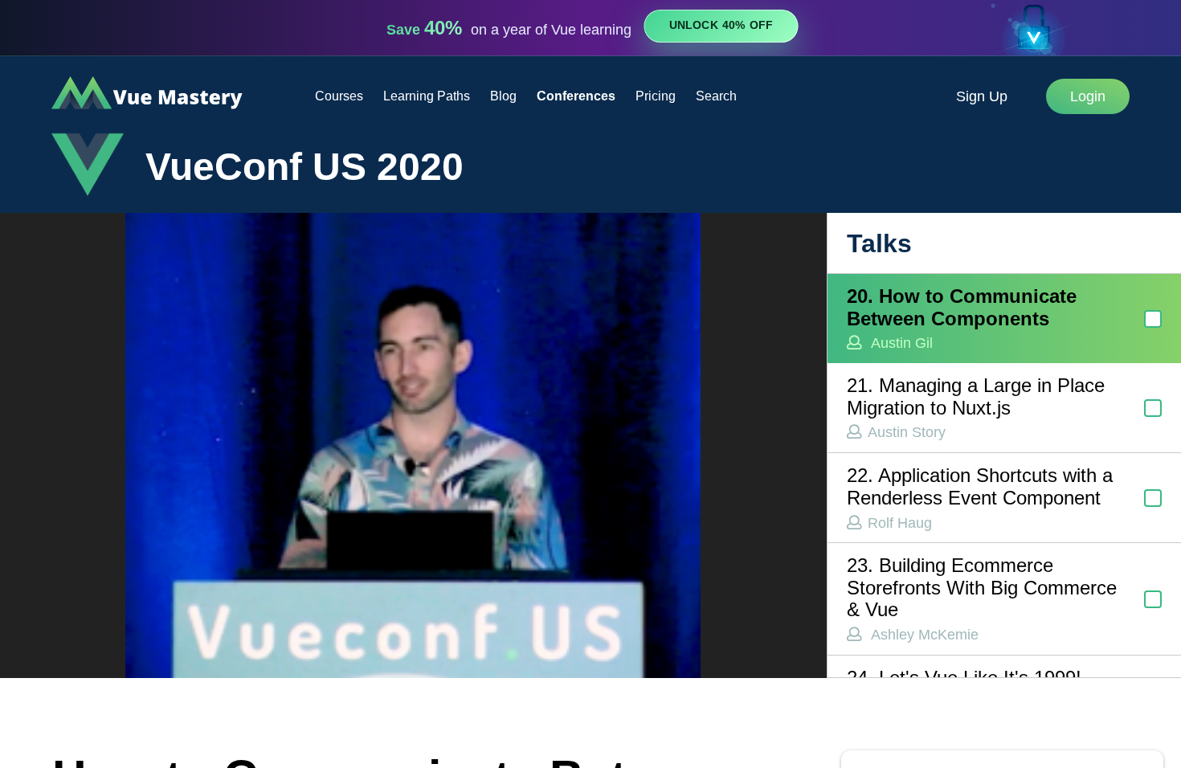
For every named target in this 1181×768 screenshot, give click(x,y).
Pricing (655, 96)
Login (1087, 96)
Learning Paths (426, 96)
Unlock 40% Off (721, 25)
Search (716, 96)
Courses (339, 96)
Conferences (576, 96)
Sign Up (981, 96)
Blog (503, 96)
